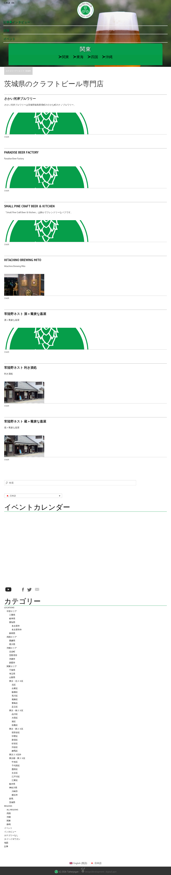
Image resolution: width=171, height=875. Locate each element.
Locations (9, 607)
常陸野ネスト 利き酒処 (20, 367)
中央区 (15, 762)
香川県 (12, 644)
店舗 (6, 30)
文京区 (15, 773)
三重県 (12, 615)
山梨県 (12, 677)
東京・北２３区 (16, 681)
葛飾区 (15, 699)
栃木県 (12, 784)
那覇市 (12, 662)
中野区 (15, 736)
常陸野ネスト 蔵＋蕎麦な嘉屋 (25, 421)
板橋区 (15, 692)
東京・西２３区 (16, 728)
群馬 (11, 798)
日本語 (7, 3)
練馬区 (15, 751)
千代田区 (16, 765)
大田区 (15, 717)
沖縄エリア (12, 648)
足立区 (15, 706)
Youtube (8, 589)
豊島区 (15, 703)
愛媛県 (12, 640)
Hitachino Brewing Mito (22, 260)
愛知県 (12, 622)
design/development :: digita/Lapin (101, 871)
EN (13, 3)
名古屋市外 (17, 629)
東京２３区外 (15, 754)
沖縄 (107, 57)
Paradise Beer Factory (21, 152)
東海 (78, 57)
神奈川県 (13, 787)
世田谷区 (16, 732)
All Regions (12, 809)
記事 (6, 846)
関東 (63, 57)
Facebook (23, 590)
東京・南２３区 (16, 710)
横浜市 (15, 795)
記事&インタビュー (16, 22)
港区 (14, 721)
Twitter (29, 590)
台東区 (15, 688)
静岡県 (12, 633)
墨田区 (15, 769)
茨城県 (6, 137)
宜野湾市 (13, 655)
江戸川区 (16, 776)
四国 (93, 57)
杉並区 (15, 743)
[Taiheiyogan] (85, 10)
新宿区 (15, 740)
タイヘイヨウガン (12, 839)
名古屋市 (16, 626)
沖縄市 (12, 659)
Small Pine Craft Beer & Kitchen (29, 206)
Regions (8, 806)
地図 (6, 842)
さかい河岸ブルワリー (20, 98)
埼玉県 (12, 673)
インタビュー (10, 831)
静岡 (9, 824)
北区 (14, 684)
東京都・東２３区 (17, 758)
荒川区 (15, 695)
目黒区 (15, 725)
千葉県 (12, 670)
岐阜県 (12, 618)
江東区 (15, 780)
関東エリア (12, 666)
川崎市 (15, 791)
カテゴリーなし (11, 835)
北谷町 (12, 651)
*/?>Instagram (17, 590)
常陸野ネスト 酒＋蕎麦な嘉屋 (25, 313)
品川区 (15, 714)
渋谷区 (15, 747)
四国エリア (12, 637)
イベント (9, 39)
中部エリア (12, 611)
